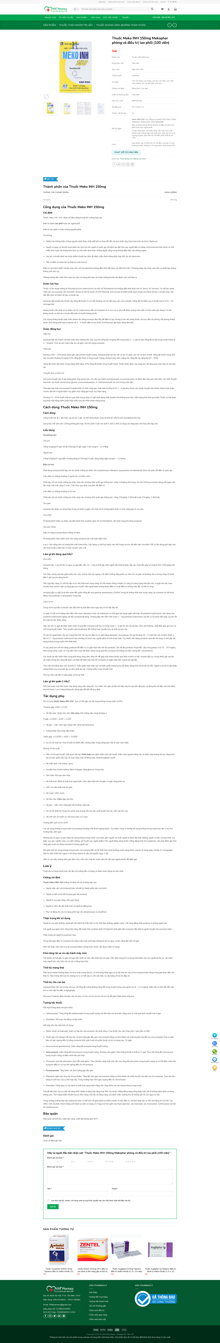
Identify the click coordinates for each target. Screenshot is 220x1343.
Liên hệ (163, 2)
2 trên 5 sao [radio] (65, 1162)
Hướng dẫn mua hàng (98, 1296)
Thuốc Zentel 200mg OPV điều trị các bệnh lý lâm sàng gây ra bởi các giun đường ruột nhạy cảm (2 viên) (93, 1270)
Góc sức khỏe (110, 17)
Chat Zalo (215, 1046)
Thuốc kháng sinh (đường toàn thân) (121, 25)
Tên (49, 1188)
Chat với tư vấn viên (126, 152)
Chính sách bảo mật (150, 2)
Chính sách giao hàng (98, 1314)
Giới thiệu (102, 2)
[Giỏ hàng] (175, 9)
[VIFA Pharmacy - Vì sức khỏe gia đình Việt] (56, 9)
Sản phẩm (81, 17)
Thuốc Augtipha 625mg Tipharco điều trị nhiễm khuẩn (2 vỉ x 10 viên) (126, 1270)
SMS (214, 1071)
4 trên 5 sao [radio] (99, 1162)
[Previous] (47, 67)
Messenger (214, 1063)
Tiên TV (130, 1334)
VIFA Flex (95, 17)
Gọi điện (214, 1054)
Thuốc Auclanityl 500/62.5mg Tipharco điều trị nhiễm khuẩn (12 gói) (58, 1270)
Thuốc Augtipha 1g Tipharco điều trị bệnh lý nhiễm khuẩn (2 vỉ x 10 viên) (160, 1270)
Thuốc (125, 17)
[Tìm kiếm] (152, 9)
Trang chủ (50, 17)
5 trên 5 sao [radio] (120, 1162)
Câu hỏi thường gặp (97, 1305)
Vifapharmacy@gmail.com (60, 1304)
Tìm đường (214, 1038)
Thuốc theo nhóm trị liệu (76, 25)
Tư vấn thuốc (66, 17)
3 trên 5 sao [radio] (81, 1162)
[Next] (103, 67)
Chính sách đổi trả (133, 2)
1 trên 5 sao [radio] (51, 1162)
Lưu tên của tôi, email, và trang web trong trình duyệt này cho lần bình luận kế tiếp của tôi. (91, 1200)
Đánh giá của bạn (55, 1157)
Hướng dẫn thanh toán (116, 2)
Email (115, 1188)
